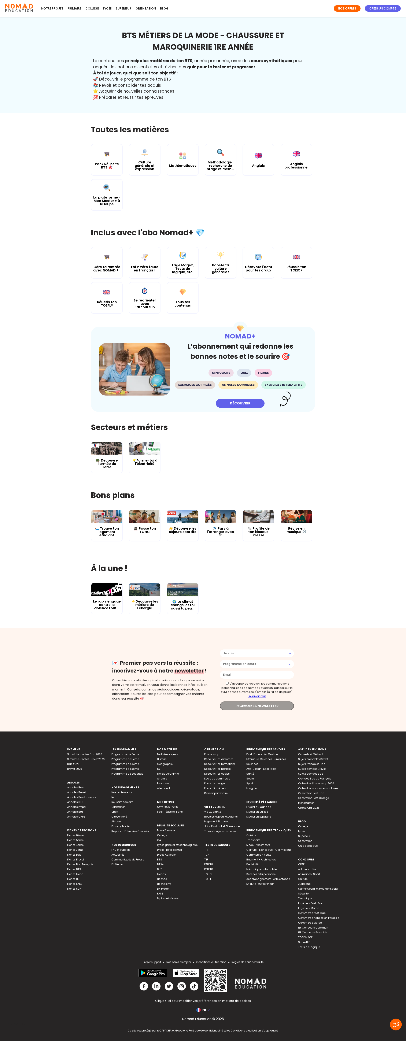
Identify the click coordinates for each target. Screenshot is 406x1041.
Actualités (117, 854)
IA (112, 797)
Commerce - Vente (258, 854)
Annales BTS (75, 802)
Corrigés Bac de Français (314, 778)
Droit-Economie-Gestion (262, 754)
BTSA (160, 864)
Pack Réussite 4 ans (170, 812)
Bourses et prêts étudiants (221, 816)
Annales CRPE (76, 816)
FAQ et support (120, 850)
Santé (250, 773)
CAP (159, 840)
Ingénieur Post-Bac (310, 903)
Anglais (162, 778)
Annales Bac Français (81, 797)
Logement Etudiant (216, 821)
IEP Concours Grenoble (312, 932)
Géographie (165, 764)
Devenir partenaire (216, 793)
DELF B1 (208, 864)
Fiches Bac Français (80, 864)
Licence (162, 879)
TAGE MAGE (305, 937)
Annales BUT (75, 812)
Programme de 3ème (125, 769)
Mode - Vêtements (258, 845)
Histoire (161, 759)
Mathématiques (167, 754)
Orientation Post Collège (313, 798)
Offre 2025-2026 (167, 807)
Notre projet (52, 8)
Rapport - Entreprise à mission (130, 831)
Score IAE (304, 942)
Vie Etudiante (212, 812)
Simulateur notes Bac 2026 (84, 754)
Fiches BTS (74, 869)
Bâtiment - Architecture (261, 859)
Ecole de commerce (217, 778)
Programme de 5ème (125, 759)
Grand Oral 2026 (309, 808)
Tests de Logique (309, 947)
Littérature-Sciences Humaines (266, 759)
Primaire (74, 8)
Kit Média (117, 864)
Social (250, 778)
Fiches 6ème (75, 835)
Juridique (304, 884)
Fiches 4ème (75, 845)
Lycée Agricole (166, 854)
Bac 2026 (73, 764)
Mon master (306, 803)
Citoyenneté (119, 816)
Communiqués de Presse (127, 859)
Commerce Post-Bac (312, 913)
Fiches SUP (74, 888)
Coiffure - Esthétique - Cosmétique (268, 850)
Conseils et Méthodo (311, 754)
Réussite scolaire (122, 802)
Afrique (116, 821)
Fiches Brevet (75, 859)
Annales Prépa (76, 807)
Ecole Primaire (166, 830)
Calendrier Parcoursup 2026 (316, 783)
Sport (114, 812)
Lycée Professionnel (169, 850)
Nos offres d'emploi (178, 962)
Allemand (163, 788)
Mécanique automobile (261, 869)
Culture (302, 879)
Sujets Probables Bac (311, 764)
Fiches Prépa (75, 874)
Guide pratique (308, 846)
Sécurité (303, 893)
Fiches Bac (74, 854)
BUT (159, 869)
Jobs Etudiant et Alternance (222, 826)
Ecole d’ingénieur (215, 788)
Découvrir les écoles (217, 773)
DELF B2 (208, 869)
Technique (305, 898)
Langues (252, 788)
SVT (159, 769)
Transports (253, 840)
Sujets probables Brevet (313, 759)
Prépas (161, 874)
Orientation (146, 8)
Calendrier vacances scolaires (318, 788)
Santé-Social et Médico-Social (318, 888)
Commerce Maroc (310, 923)
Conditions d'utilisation (211, 962)
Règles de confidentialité (247, 962)
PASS (160, 893)
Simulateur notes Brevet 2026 (86, 759)
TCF (206, 854)
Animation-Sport (309, 874)
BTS (159, 859)
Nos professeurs (121, 792)
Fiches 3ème (75, 850)
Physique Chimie (168, 773)
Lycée (107, 8)
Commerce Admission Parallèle (318, 918)
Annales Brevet (76, 792)
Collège (92, 8)
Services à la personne (261, 874)
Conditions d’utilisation (246, 1030)
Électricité (252, 864)
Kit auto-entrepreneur (260, 884)
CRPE (301, 864)
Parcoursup (211, 754)
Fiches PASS (74, 884)
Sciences (252, 764)
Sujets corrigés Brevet (312, 769)
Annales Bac (75, 787)
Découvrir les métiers (217, 769)
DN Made (163, 888)
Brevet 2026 (74, 769)
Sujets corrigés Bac (310, 773)
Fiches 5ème (75, 840)
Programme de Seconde (127, 773)
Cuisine (251, 835)
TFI (206, 850)
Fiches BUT (74, 879)
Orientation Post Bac (311, 793)
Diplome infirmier (168, 898)
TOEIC (208, 874)
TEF (206, 859)
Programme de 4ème (125, 764)
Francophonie (120, 826)
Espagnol (163, 783)
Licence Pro (164, 884)
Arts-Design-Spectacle (261, 769)
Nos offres (347, 8)
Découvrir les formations (220, 764)
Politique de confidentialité (206, 1030)
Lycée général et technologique (177, 845)
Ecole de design (214, 783)
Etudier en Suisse (257, 812)
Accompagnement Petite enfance (268, 879)
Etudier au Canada (258, 807)
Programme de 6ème (125, 754)
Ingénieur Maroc (308, 908)
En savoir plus (257, 696)
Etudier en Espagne (258, 816)
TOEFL (207, 879)
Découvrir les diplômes (218, 759)
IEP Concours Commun (313, 927)
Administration (307, 869)
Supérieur (123, 8)
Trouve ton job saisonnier (220, 831)
